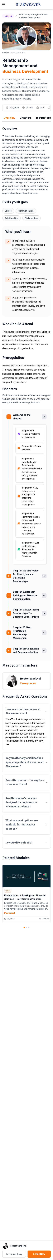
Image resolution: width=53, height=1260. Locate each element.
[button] (29, 434)
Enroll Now (39, 1254)
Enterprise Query (14, 1254)
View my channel (28, 683)
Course (8, 16)
